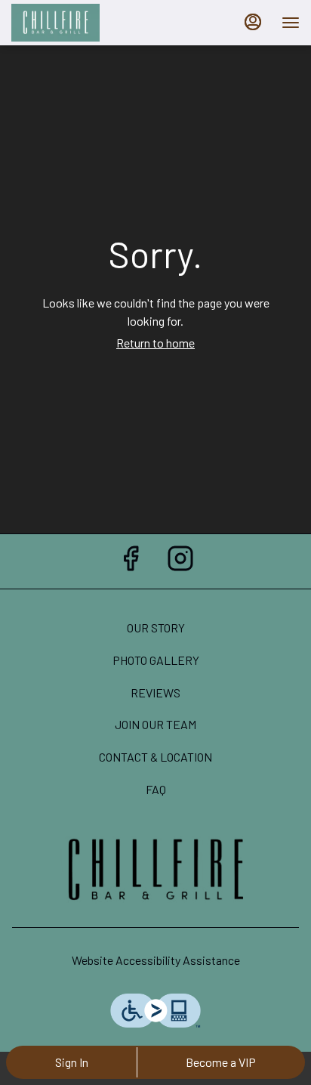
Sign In (71, 1062)
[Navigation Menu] (290, 23)
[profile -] (253, 22)
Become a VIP (221, 1062)
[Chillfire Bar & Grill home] (79, 23)
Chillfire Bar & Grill (155, 870)
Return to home (155, 342)
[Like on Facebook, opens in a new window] (130, 561)
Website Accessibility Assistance (156, 960)
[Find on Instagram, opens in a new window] (180, 561)
